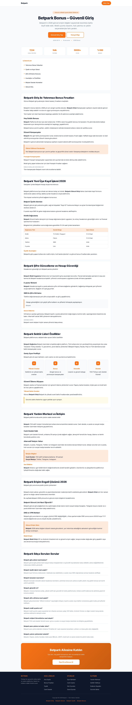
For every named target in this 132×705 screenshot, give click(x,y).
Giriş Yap (106, 3)
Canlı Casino (71, 683)
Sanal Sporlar (71, 689)
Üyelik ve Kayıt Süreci (33, 69)
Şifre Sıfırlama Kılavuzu (33, 74)
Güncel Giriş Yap (57, 35)
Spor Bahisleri (71, 679)
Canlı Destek (48, 689)
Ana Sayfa (47, 679)
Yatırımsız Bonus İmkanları (34, 65)
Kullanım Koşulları (95, 686)
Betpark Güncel (60, 701)
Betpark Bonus (81, 701)
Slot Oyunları (71, 686)
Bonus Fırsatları (49, 683)
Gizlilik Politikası (95, 683)
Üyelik (46, 686)
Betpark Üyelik (71, 701)
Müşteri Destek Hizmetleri (34, 82)
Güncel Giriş (29, 87)
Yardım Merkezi (95, 679)
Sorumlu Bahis (94, 689)
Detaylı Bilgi (75, 35)
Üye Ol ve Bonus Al (66, 662)
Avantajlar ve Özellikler (33, 78)
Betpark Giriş (50, 701)
